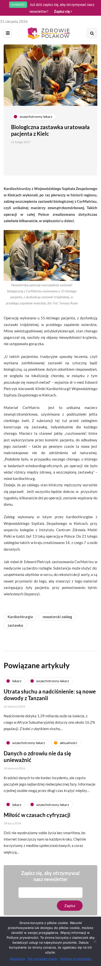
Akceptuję (17, 959)
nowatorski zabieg (57, 616)
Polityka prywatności (75, 959)
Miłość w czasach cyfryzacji (37, 815)
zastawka (15, 625)
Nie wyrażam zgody (43, 959)
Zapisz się (62, 11)
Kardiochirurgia (20, 616)
